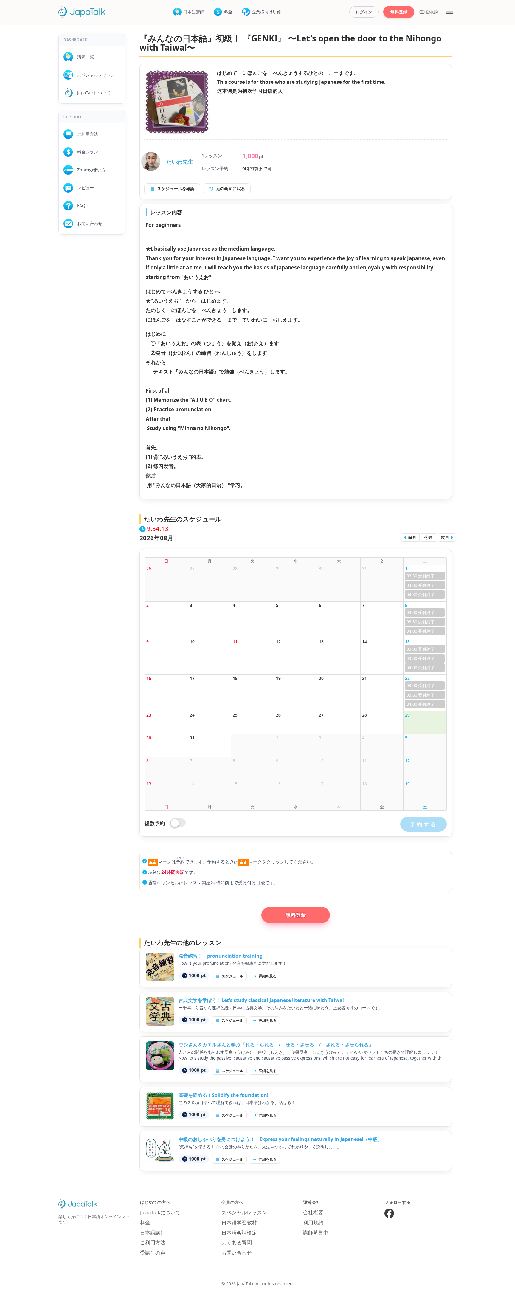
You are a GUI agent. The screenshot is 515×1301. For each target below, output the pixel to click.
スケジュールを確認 (176, 188)
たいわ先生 (179, 161)
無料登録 (398, 12)
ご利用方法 (85, 134)
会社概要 (313, 1212)
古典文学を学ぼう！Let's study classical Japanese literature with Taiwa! (261, 1000)
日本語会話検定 (239, 1232)
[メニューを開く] (450, 12)
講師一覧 (83, 57)
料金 (228, 12)
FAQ (79, 205)
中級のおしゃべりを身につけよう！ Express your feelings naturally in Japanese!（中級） (280, 1139)
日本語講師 (193, 12)
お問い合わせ (87, 223)
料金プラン (85, 152)
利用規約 (313, 1222)
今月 (428, 537)
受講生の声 (152, 1252)
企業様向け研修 (266, 12)
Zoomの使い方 (89, 170)
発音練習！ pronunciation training (221, 956)
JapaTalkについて (92, 92)
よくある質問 (236, 1242)
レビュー (83, 187)
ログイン (364, 12)
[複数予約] (178, 823)
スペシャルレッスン (94, 74)
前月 (411, 537)
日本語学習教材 (239, 1222)
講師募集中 (315, 1232)
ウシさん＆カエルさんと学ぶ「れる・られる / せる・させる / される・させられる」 (276, 1044)
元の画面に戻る (230, 188)
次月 (445, 537)
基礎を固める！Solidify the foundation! (224, 1095)
